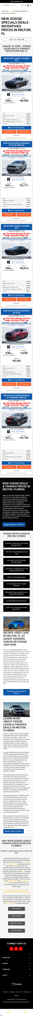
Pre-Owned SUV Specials (21, 892)
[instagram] (21, 949)
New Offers (26, 862)
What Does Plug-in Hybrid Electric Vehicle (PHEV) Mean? (16, 593)
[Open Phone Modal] (22, 5)
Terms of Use (18, 992)
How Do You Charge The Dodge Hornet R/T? (16, 608)
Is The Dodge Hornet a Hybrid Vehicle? (16, 585)
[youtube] (16, 949)
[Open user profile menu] (28, 5)
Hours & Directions (16, 930)
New (22, 871)
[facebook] (11, 949)
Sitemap (12, 992)
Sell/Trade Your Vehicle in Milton (16, 692)
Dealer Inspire (26, 1002)
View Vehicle (10, 131)
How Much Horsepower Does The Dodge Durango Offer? (16, 569)
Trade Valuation (12, 881)
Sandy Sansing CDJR (21, 999)
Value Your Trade (24, 131)
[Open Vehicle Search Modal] (30, 5)
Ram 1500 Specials (19, 890)
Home (10, 11)
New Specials (8, 890)
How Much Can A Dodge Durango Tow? (17, 553)
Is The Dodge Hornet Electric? (17, 601)
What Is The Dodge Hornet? (16, 577)
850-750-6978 (17, 94)
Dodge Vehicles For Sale (13, 525)
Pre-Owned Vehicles (11, 864)
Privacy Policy (27, 992)
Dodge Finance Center (13, 831)
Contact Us (5, 992)
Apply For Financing (16, 923)
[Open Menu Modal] (2, 5)
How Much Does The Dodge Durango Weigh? (16, 561)
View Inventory (16, 908)
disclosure (17, 135)
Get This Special (17, 128)
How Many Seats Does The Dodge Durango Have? (16, 544)
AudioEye (16, 995)
